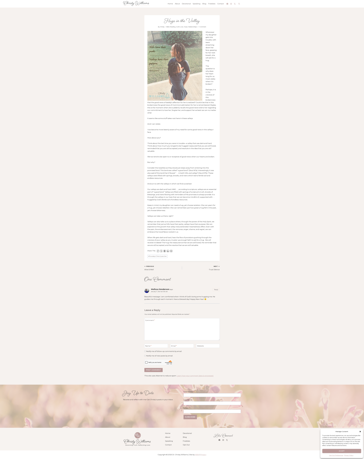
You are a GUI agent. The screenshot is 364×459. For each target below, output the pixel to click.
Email (174, 346)
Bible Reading (170, 27)
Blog (204, 4)
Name (148, 346)
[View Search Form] (239, 3)
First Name (189, 392)
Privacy (203, 455)
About (177, 4)
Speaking (196, 4)
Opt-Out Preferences (336, 455)
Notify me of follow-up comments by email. (164, 351)
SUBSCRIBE (190, 417)
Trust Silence (214, 268)
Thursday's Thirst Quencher (157, 256)
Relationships (192, 27)
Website (200, 346)
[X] (234, 3)
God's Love (179, 27)
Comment (150, 320)
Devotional (186, 4)
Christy (162, 27)
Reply (216, 289)
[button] (360, 432)
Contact (220, 4)
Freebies (211, 4)
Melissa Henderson (160, 289)
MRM (197, 455)
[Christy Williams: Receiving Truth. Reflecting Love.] (137, 439)
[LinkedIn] (167, 251)
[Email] (171, 251)
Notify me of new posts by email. (159, 356)
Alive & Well (149, 268)
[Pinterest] (164, 251)
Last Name (188, 400)
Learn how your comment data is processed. (195, 376)
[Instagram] (231, 3)
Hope (186, 27)
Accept (342, 451)
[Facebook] (227, 3)
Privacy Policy (348, 455)
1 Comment (202, 27)
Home (170, 4)
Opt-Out (186, 445)
